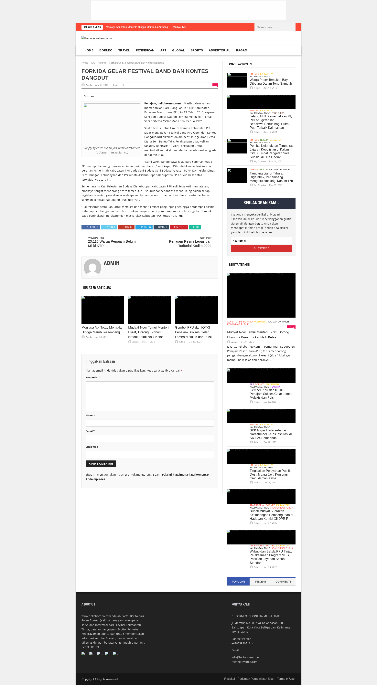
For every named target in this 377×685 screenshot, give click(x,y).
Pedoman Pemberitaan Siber (256, 678)
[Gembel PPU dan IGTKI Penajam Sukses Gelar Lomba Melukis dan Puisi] (196, 310)
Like (292, 327)
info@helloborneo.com (246, 657)
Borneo (106, 50)
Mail (196, 227)
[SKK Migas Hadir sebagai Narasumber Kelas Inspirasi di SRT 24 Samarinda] (261, 416)
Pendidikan (145, 50)
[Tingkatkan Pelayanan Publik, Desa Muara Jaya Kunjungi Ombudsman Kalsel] (261, 456)
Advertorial (219, 50)
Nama (90, 415)
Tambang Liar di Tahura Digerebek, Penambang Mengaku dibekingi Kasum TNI (271, 177)
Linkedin (145, 227)
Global (178, 50)
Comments (283, 581)
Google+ (127, 227)
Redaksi (229, 678)
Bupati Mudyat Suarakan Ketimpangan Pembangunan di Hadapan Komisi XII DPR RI (271, 514)
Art (163, 50)
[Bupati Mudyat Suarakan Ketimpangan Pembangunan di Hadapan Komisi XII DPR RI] (261, 496)
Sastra (276, 387)
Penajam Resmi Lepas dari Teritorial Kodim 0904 (190, 242)
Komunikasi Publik (238, 324)
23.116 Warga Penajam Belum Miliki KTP (112, 242)
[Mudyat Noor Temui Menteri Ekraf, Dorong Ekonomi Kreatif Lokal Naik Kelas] (149, 310)
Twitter (110, 227)
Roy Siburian (260, 161)
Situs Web (92, 446)
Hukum (264, 140)
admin (89, 85)
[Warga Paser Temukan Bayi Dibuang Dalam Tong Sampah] (237, 80)
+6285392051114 (242, 643)
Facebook (92, 227)
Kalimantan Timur (260, 76)
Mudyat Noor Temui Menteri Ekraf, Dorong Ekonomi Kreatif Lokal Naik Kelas (148, 332)
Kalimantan (267, 74)
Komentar (93, 377)
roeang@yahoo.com (244, 662)
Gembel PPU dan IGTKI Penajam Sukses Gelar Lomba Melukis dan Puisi (193, 332)
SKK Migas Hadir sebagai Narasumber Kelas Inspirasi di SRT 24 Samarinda (271, 434)
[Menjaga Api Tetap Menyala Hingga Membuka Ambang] (102, 310)
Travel (124, 50)
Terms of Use (286, 678)
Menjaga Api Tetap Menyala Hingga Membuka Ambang (137, 27)
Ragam (241, 50)
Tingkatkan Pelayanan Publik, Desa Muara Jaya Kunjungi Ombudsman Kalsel (270, 474)
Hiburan (102, 62)
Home (88, 50)
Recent (260, 581)
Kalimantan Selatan (261, 467)
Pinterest (180, 227)
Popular (238, 581)
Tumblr (162, 227)
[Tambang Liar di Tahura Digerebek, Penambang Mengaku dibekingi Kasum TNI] (237, 175)
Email (90, 431)
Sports (197, 50)
